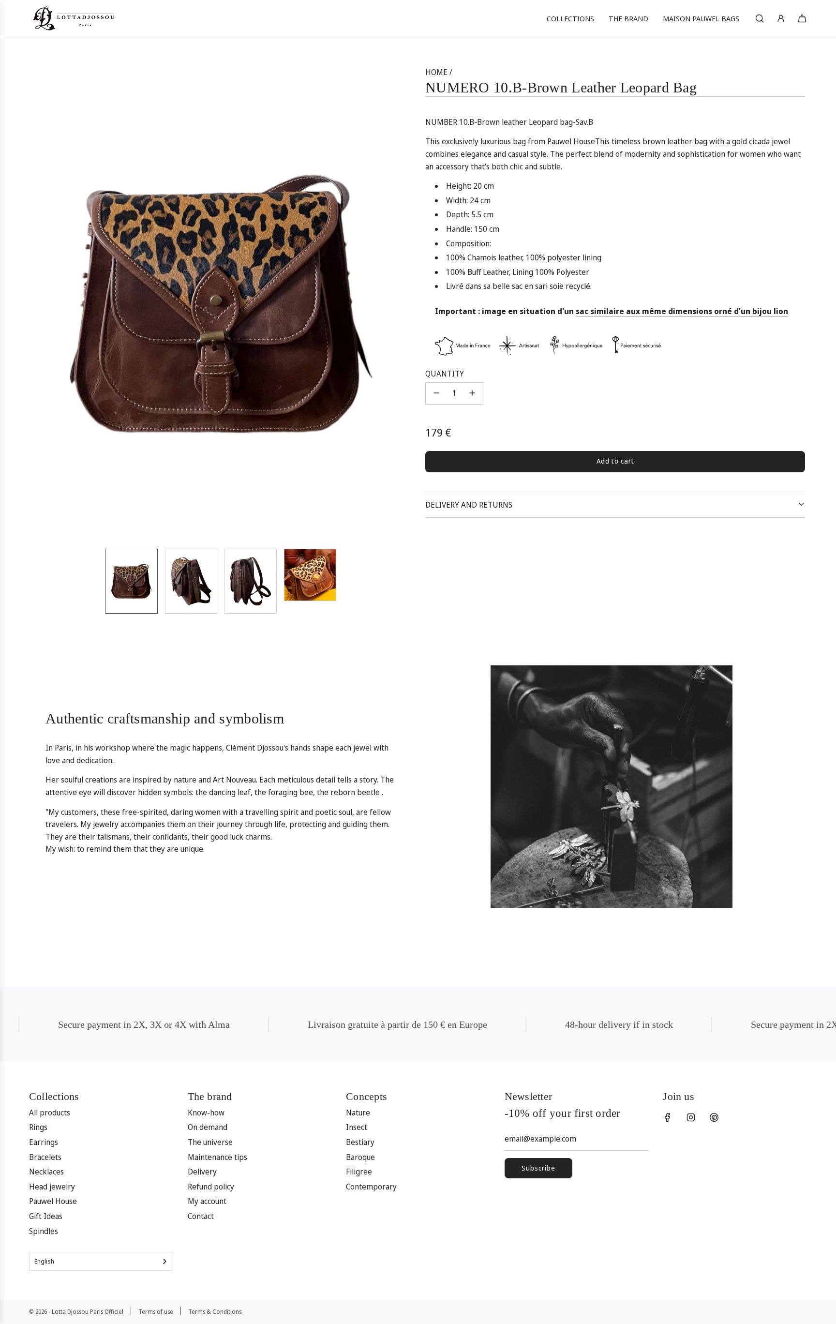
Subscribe (538, 1168)
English (44, 1261)
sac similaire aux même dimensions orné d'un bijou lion (682, 310)
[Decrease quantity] (436, 393)
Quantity (444, 373)
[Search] (759, 18)
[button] (43, 303)
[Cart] (802, 18)
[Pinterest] (714, 1117)
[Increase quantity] (472, 393)
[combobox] (101, 1261)
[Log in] (780, 18)
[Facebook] (667, 1117)
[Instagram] (691, 1117)
